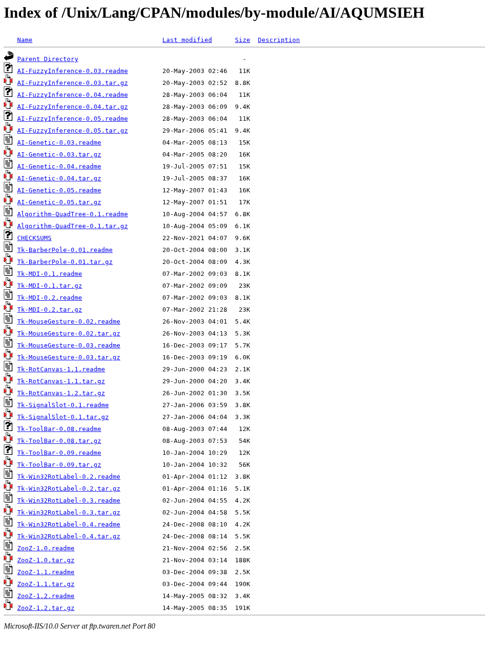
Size (242, 39)
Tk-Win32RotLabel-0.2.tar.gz (68, 488)
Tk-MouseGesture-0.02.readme (68, 321)
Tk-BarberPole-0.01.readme (65, 249)
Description (279, 39)
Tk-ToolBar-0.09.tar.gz (59, 464)
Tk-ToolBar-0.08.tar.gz (59, 440)
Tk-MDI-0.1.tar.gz (49, 285)
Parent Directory (47, 59)
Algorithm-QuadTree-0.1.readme (72, 214)
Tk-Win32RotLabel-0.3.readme (68, 500)
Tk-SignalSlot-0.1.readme (63, 405)
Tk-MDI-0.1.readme (49, 273)
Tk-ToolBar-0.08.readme (59, 428)
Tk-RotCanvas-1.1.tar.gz (61, 381)
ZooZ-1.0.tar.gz (45, 560)
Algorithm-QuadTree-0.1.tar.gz (72, 226)
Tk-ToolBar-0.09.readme (59, 452)
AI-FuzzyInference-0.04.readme (72, 94)
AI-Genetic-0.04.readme (59, 166)
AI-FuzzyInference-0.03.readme (72, 70)
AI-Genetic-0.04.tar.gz (59, 178)
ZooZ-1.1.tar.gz (45, 584)
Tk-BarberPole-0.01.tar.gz (65, 261)
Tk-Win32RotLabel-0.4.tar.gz (68, 536)
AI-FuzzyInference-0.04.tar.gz (72, 106)
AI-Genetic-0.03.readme (59, 142)
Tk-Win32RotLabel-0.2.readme (68, 476)
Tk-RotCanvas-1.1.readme (61, 369)
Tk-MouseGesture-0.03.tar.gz (68, 357)
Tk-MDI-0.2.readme (49, 297)
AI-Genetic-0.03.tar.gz (59, 154)
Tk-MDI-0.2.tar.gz (49, 309)
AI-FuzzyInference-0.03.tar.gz (72, 82)
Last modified (187, 39)
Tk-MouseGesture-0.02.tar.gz (68, 333)
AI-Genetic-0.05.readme (59, 190)
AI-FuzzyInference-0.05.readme (72, 118)
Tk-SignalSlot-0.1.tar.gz (63, 417)
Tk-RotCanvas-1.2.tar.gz (61, 393)
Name (24, 39)
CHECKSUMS (34, 238)
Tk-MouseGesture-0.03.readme (68, 345)
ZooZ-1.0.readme (45, 548)
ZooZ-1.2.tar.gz (45, 607)
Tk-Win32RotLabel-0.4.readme (68, 524)
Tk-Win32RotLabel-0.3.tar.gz (68, 512)
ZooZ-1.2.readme (45, 595)
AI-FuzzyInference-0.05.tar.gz (72, 130)
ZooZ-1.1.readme (45, 572)
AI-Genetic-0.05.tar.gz (59, 202)
